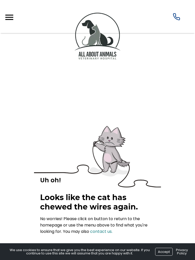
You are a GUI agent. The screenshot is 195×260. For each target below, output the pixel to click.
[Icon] (176, 17)
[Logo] (97, 58)
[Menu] (9, 17)
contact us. (101, 231)
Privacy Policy (182, 252)
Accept (164, 251)
